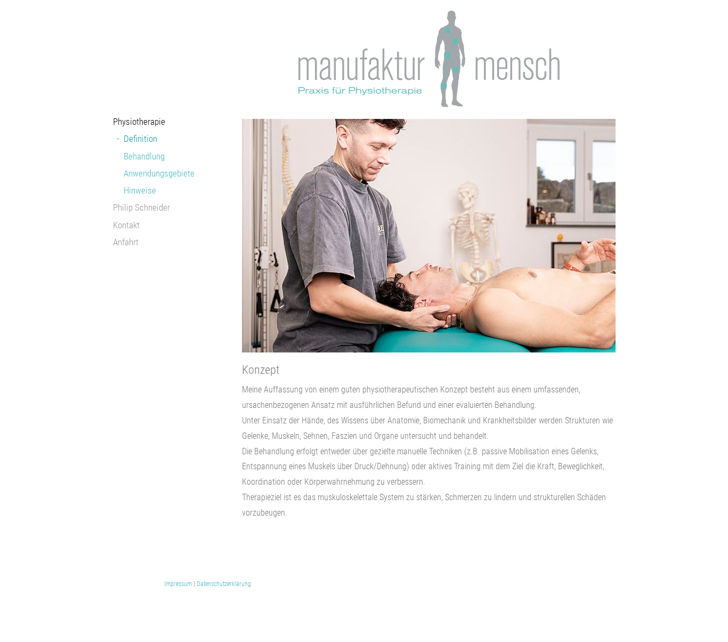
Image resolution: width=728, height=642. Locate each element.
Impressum (178, 584)
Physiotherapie (139, 121)
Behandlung (144, 156)
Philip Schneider (141, 207)
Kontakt (126, 225)
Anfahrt (126, 242)
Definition (140, 138)
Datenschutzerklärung (224, 584)
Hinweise (140, 190)
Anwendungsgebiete (159, 173)
